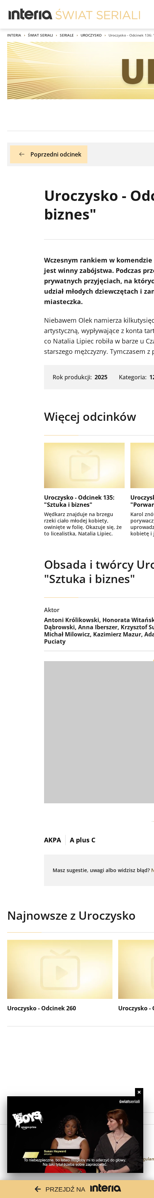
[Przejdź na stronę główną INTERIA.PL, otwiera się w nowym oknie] (31, 14)
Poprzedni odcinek (55, 154)
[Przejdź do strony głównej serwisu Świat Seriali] (98, 14)
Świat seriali (40, 35)
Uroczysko (91, 35)
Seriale (67, 35)
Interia (14, 35)
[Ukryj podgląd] (139, 1092)
